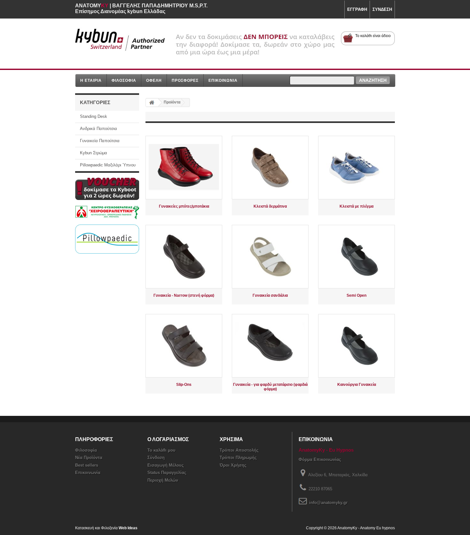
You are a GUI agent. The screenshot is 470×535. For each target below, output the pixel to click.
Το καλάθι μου (161, 450)
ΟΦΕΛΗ (154, 80)
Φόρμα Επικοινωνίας (320, 459)
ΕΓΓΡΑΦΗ (357, 9)
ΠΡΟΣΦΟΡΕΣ (185, 80)
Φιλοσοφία (86, 450)
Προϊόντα (172, 102)
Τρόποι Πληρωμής (238, 457)
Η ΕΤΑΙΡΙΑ (91, 80)
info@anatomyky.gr (328, 502)
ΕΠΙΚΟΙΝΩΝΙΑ (223, 80)
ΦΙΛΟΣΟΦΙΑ (124, 80)
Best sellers (86, 465)
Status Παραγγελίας (166, 472)
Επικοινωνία (87, 472)
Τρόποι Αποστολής (239, 450)
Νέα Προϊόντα (88, 457)
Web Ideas (128, 528)
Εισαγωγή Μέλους (165, 465)
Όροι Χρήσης (233, 465)
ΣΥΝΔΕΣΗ (382, 9)
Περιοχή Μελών (162, 480)
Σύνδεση (156, 457)
